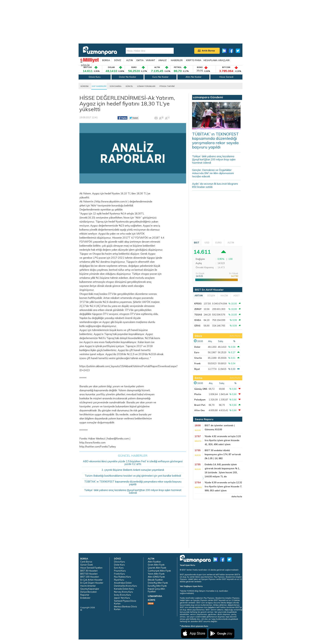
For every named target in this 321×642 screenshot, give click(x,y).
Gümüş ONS (200, 389)
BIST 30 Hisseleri (89, 570)
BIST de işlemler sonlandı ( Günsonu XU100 (220, 427)
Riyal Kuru (119, 579)
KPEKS (198, 303)
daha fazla (235, 335)
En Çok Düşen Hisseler (91, 582)
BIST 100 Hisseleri (89, 576)
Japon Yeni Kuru (122, 597)
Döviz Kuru (94, 76)
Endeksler (85, 597)
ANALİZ (162, 60)
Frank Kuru (119, 573)
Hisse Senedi (226, 76)
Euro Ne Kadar (160, 76)
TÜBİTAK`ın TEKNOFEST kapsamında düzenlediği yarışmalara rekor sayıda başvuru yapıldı (132, 483)
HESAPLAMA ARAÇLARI (216, 60)
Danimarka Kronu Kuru (125, 585)
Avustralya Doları (123, 582)
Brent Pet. (200, 405)
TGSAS (198, 314)
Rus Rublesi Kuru (122, 576)
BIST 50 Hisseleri (89, 573)
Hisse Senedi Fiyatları (91, 567)
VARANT (150, 60)
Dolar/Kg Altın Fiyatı (158, 582)
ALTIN (129, 60)
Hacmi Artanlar (88, 585)
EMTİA (140, 60)
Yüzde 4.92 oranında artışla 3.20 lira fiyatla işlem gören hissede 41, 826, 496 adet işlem (223, 440)
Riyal (197, 369)
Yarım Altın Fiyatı (156, 573)
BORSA (106, 60)
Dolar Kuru (119, 564)
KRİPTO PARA (193, 60)
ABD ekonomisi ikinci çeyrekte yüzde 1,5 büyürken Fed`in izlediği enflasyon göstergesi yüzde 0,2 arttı (133, 463)
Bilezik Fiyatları (155, 579)
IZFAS (197, 325)
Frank (197, 363)
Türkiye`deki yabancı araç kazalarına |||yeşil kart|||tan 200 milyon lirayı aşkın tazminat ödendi (132, 491)
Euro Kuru (119, 567)
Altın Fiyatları (154, 561)
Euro (196, 352)
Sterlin (198, 358)
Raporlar (84, 594)
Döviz (198, 335)
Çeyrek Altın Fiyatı (157, 567)
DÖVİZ (117, 60)
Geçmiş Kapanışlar (89, 588)
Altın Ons (199, 410)
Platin (197, 394)
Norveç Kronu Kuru (123, 591)
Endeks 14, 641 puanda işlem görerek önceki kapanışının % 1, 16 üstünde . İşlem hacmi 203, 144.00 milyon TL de (222, 470)
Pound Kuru (120, 570)
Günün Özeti (86, 564)
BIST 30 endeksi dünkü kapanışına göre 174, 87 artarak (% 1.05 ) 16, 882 (223, 454)
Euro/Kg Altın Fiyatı (157, 585)
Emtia (198, 378)
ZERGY (197, 309)
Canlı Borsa (86, 561)
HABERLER (177, 60)
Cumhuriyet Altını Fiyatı (159, 570)
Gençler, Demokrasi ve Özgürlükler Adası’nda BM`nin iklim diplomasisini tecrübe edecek (213, 173)
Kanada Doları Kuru (124, 588)
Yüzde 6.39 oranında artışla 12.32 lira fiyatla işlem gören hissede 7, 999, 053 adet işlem (223, 486)
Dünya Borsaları (88, 591)
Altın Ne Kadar (193, 76)
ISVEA (197, 320)
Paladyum (199, 399)
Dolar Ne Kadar (127, 76)
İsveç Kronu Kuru (122, 594)
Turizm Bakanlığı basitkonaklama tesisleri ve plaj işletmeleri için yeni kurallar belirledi (133, 475)
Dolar (197, 347)
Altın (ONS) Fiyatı (156, 576)
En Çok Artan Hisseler (91, 579)
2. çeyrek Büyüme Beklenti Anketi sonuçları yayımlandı (133, 469)
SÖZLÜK (85, 65)
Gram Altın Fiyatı (156, 564)
